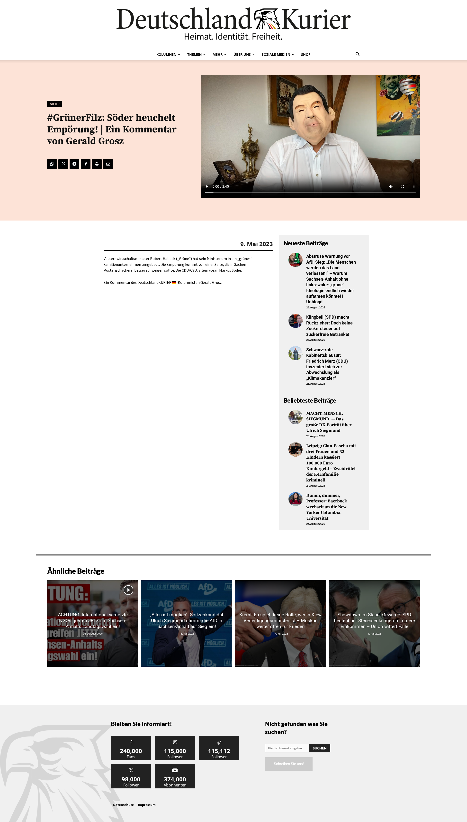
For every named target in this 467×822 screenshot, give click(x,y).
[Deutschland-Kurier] (233, 24)
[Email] (108, 164)
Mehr (218, 54)
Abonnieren (175, 766)
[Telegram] (74, 164)
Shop (306, 54)
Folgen (175, 737)
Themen (194, 54)
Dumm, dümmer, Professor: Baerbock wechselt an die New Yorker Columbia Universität (326, 507)
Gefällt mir (131, 737)
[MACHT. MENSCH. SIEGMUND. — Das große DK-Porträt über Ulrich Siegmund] (295, 417)
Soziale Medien (276, 54)
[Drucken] (97, 164)
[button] (357, 54)
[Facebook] (85, 164)
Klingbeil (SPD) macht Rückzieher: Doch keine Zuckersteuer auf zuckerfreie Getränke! (329, 325)
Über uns (242, 54)
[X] (63, 164)
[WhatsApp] (52, 164)
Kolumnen (166, 54)
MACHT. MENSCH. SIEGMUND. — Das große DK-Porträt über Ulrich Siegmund (328, 422)
